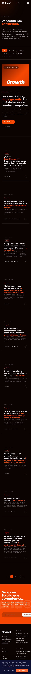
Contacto (4, 658)
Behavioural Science (22, 636)
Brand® (3, 16)
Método (20, 53)
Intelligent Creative (22, 633)
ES (16, 3)
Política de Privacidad (13, 667)
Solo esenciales (9, 670)
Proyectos (4, 654)
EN (20, 3)
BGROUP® (5, 643)
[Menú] (27, 3)
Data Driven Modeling (22, 642)
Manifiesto (5, 651)
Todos (4, 50)
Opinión (13, 53)
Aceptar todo (22, 670)
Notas (3, 656)
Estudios (19, 50)
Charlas (5, 53)
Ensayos (11, 50)
